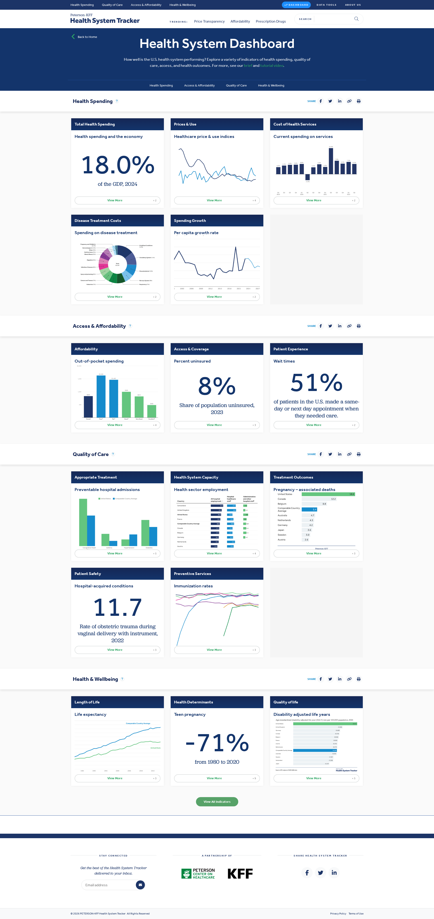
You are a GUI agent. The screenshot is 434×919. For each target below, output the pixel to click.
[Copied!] (349, 101)
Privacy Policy (338, 913)
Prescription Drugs (271, 21)
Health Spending (82, 5)
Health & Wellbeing (183, 5)
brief (248, 65)
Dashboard (299, 4)
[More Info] (117, 101)
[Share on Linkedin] (339, 101)
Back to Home (87, 37)
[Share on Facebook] (320, 101)
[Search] (356, 19)
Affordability (240, 21)
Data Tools (327, 4)
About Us (353, 4)
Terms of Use (356, 913)
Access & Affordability (146, 5)
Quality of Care (112, 5)
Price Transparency (209, 21)
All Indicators (217, 802)
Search (305, 19)
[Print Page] (358, 101)
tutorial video (271, 65)
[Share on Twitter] (330, 101)
